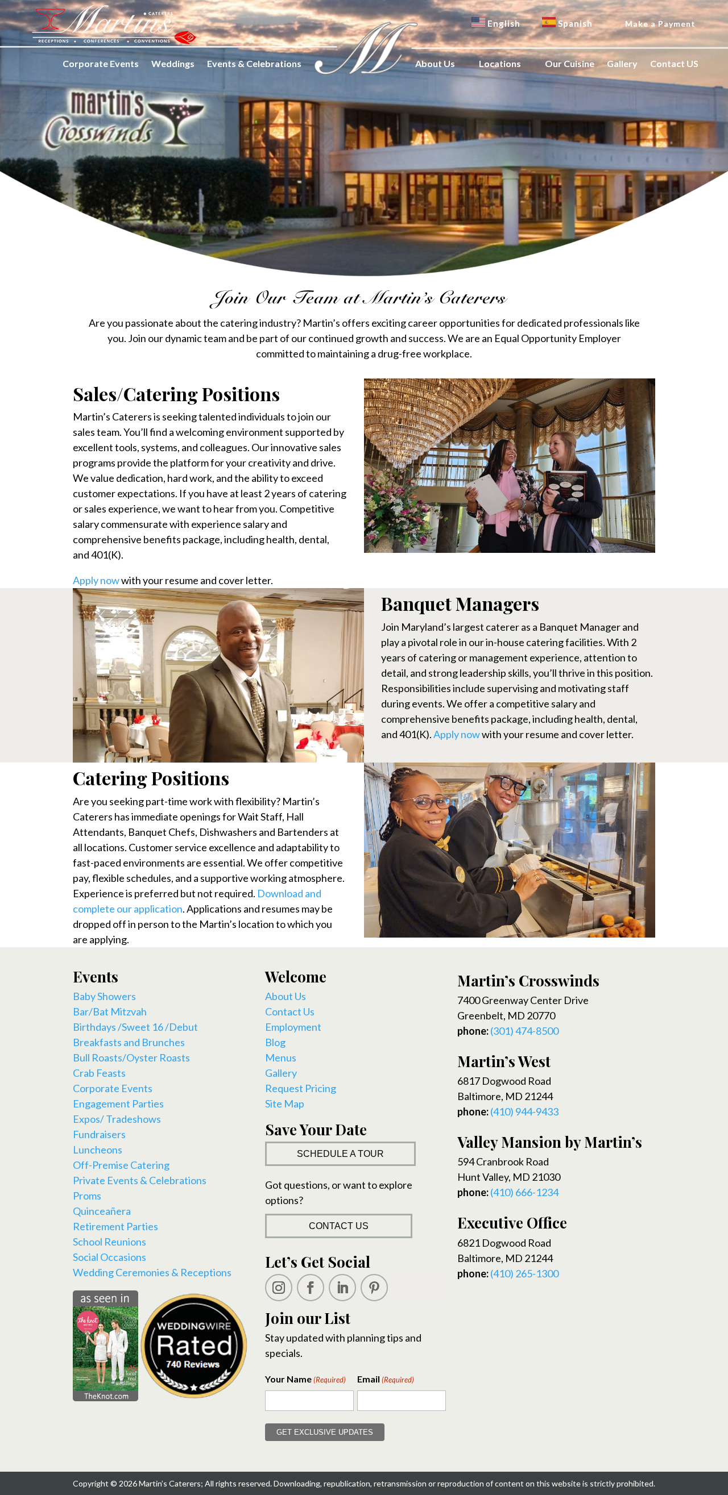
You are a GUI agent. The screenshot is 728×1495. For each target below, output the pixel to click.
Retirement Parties (115, 1226)
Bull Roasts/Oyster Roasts (131, 1057)
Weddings (173, 64)
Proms (87, 1195)
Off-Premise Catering (121, 1165)
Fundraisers (99, 1134)
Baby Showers (104, 996)
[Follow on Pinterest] (374, 1287)
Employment (293, 1027)
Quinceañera (102, 1211)
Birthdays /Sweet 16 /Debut (135, 1027)
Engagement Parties (118, 1103)
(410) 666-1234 (524, 1192)
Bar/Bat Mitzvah (110, 1011)
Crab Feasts (99, 1073)
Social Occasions (109, 1257)
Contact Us (290, 1011)
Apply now (96, 580)
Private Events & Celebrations (139, 1180)
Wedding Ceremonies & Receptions (152, 1272)
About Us (435, 64)
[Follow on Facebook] (310, 1287)
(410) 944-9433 (524, 1111)
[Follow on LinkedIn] (342, 1287)
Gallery (622, 64)
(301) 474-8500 (524, 1031)
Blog (275, 1042)
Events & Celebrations (254, 64)
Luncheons (97, 1149)
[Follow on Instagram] (278, 1287)
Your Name (305, 1378)
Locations (500, 64)
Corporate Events (101, 64)
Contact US (674, 64)
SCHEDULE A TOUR (340, 1154)
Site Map (284, 1103)
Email (385, 1378)
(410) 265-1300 (524, 1273)
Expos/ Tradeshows (117, 1119)
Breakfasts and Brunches (129, 1042)
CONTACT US (339, 1226)
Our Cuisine (569, 64)
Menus (280, 1057)
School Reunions (109, 1241)
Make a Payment (660, 23)
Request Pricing (300, 1088)
